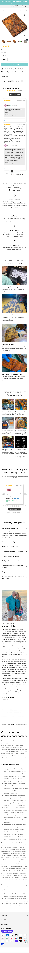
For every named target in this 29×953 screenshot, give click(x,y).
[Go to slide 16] (12, 506)
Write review (15, 95)
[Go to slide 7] (14, 505)
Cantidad (3, 60)
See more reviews (14, 509)
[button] (26, 6)
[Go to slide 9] (18, 505)
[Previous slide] (3, 494)
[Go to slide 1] (3, 505)
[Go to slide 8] (16, 505)
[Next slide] (25, 494)
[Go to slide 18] (16, 506)
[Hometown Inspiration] (14, 6)
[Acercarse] (24, 35)
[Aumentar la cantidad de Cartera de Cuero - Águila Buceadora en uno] (26, 59)
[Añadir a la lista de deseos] (24, 15)
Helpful (7, 120)
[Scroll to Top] (26, 945)
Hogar (2, 10)
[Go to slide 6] (12, 505)
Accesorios (10, 10)
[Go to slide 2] (5, 505)
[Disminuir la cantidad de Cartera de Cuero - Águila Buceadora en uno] (9, 59)
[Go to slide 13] (25, 505)
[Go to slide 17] (14, 506)
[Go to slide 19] (18, 506)
